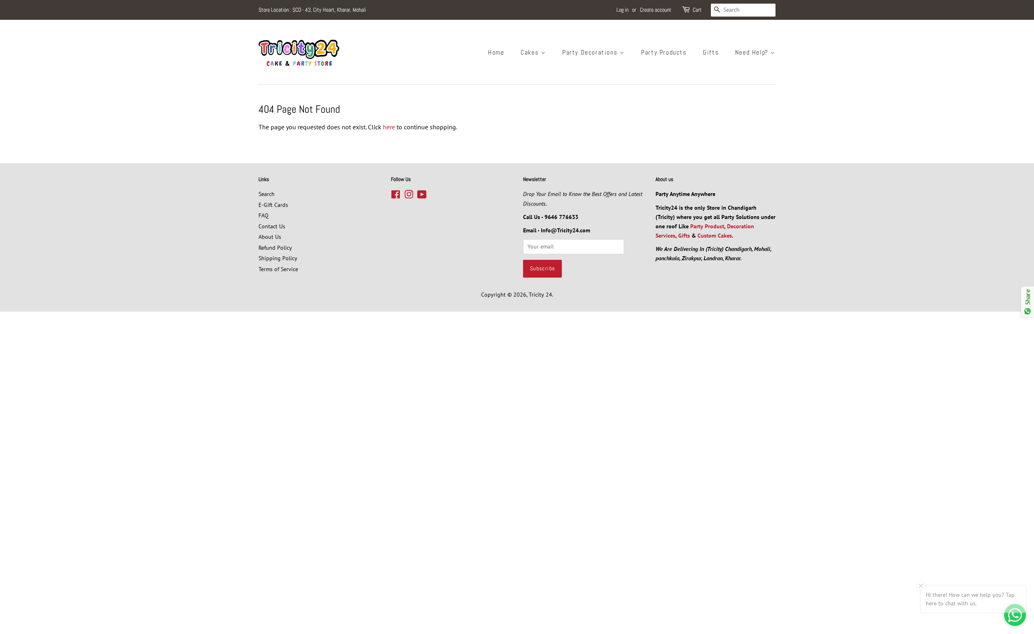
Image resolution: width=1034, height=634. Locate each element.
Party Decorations (591, 52)
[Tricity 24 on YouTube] (422, 196)
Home (496, 52)
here (389, 127)
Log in (622, 9)
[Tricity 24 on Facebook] (395, 196)
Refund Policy (275, 247)
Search (266, 194)
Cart (697, 9)
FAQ (263, 215)
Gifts (711, 52)
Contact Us (271, 226)
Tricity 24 (540, 294)
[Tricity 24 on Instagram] (408, 196)
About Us (269, 236)
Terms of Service (278, 269)
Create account (655, 9)
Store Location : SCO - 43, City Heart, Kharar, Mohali (312, 9)
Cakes (531, 52)
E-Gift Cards (273, 205)
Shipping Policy (277, 258)
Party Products (663, 52)
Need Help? (753, 52)
